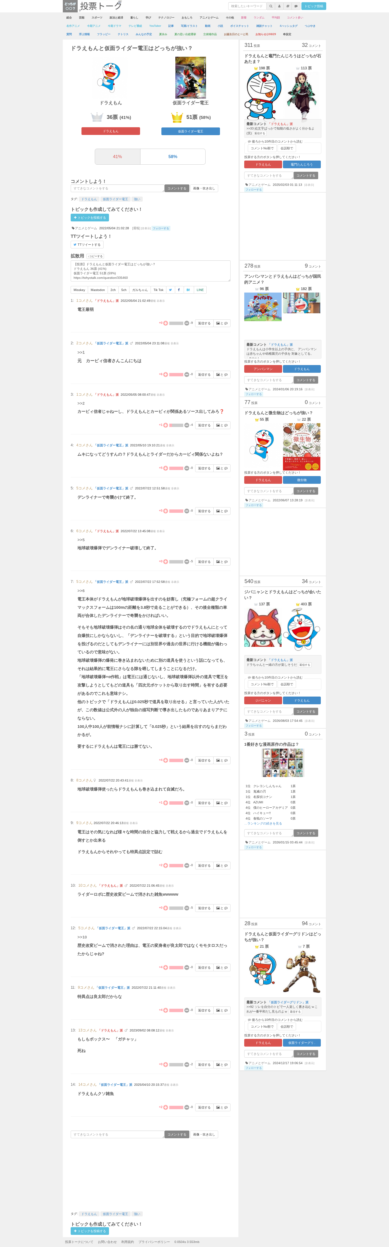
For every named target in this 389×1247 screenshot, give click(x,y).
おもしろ (187, 17)
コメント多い (295, 17)
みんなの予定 (144, 34)
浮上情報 (84, 34)
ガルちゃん (140, 290)
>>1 (81, 352)
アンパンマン (263, 369)
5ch (124, 290)
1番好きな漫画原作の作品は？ (271, 744)
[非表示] (146, 228)
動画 (207, 25)
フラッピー (104, 34)
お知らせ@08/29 (266, 34)
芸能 (81, 17)
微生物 (302, 480)
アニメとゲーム (209, 17)
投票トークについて (79, 1242)
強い (137, 199)
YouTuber (155, 25)
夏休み (163, 34)
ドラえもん (111, 131)
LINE (200, 290)
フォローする (161, 228)
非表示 (161, 300)
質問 (69, 34)
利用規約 (127, 1242)
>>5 (81, 540)
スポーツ (97, 17)
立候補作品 (210, 34)
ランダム (259, 17)
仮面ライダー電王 (190, 131)
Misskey (79, 290)
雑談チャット (264, 25)
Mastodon (98, 290)
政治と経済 (116, 17)
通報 (153, 300)
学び (148, 17)
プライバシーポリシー (154, 1242)
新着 (244, 17)
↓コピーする (95, 256)
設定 (288, 34)
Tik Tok (158, 290)
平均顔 (276, 17)
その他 (230, 17)
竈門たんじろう (302, 164)
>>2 (81, 403)
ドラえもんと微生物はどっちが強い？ (278, 413)
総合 (69, 17)
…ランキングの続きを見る (263, 823)
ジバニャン (263, 700)
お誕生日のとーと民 (236, 34)
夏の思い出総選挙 (185, 34)
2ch (113, 290)
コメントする (176, 188)
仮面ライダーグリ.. (301, 1043)
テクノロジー (166, 17)
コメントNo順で (262, 148)
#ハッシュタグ (289, 25)
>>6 (81, 590)
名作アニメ (73, 25)
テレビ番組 (135, 25)
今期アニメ (94, 25)
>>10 (82, 937)
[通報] (136, 228)
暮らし (134, 17)
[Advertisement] (151, 1174)
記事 (171, 25)
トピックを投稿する (91, 217)
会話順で (286, 148)
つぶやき (310, 25)
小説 (220, 25)
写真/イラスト (189, 25)
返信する (204, 323)
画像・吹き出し (204, 188)
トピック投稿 (313, 6)
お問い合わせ (107, 1242)
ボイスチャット (239, 25)
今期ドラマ (114, 25)
